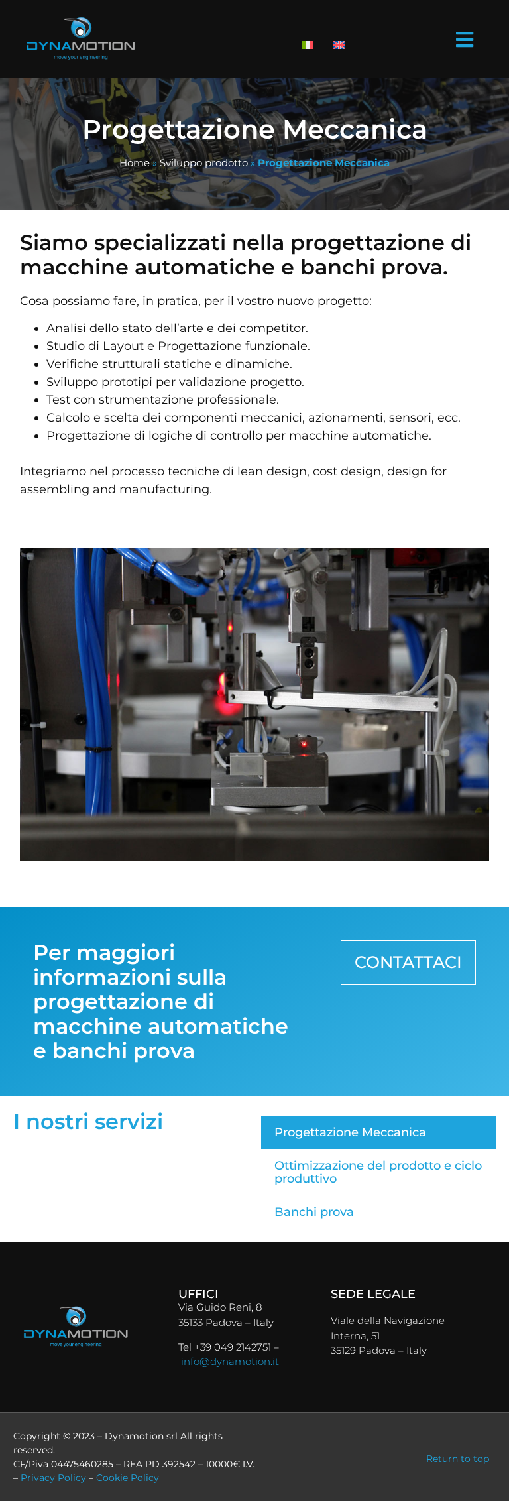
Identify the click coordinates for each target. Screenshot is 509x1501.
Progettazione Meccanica (350, 1132)
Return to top (457, 1459)
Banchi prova (314, 1212)
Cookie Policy (127, 1478)
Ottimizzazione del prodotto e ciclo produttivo (378, 1172)
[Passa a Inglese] (339, 45)
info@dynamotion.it (230, 1361)
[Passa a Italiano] (307, 45)
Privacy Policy (53, 1478)
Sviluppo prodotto (204, 162)
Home (134, 162)
